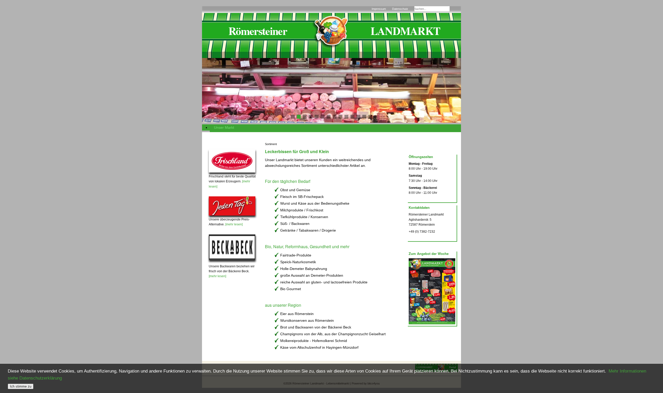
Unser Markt (224, 127)
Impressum (379, 8)
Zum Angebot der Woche (429, 253)
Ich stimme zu (20, 386)
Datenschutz (400, 8)
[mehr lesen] (234, 224)
